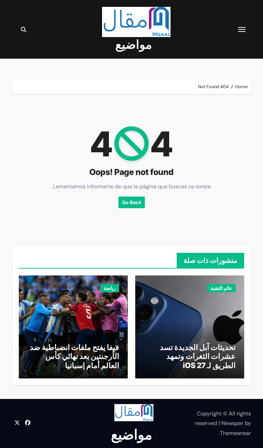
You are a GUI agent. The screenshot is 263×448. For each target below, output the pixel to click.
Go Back (131, 202)
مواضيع (133, 44)
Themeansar (235, 433)
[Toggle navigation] (242, 29)
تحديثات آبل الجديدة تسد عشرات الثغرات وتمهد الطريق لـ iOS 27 (198, 356)
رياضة (110, 288)
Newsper (232, 423)
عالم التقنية (221, 288)
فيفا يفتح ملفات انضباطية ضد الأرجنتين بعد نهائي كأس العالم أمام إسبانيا (74, 356)
